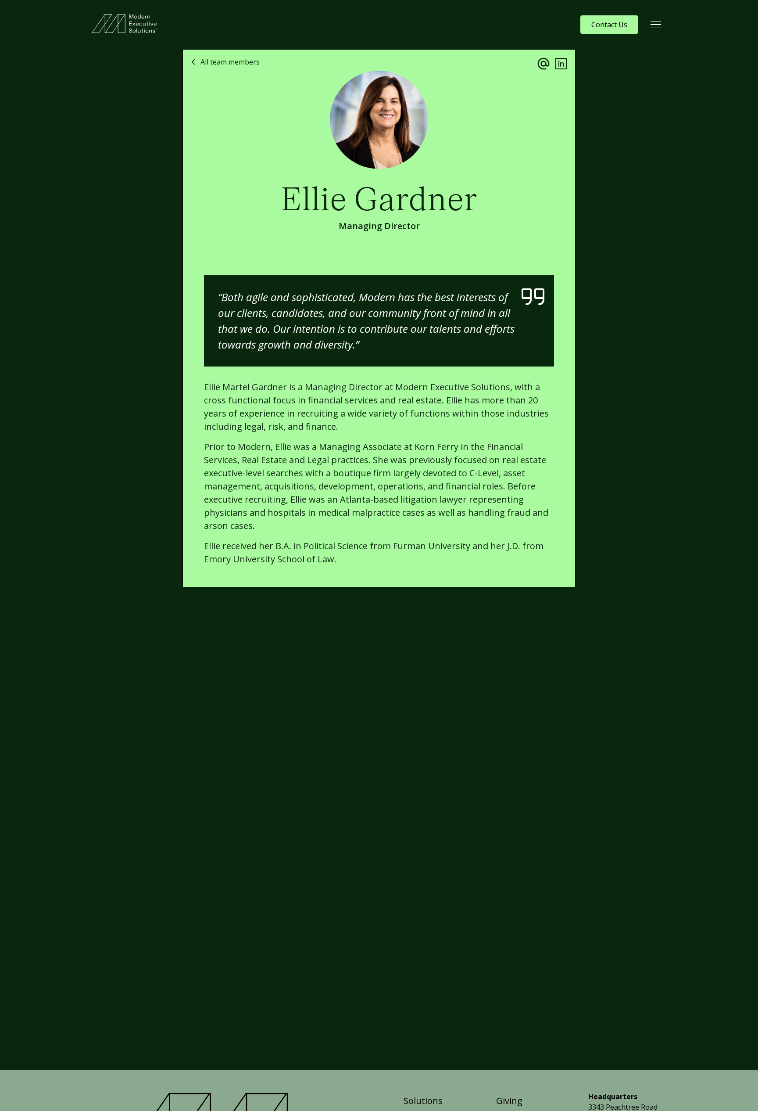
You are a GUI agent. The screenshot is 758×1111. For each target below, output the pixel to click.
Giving (509, 1101)
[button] (655, 24)
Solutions (423, 1101)
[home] (127, 24)
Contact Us (609, 24)
